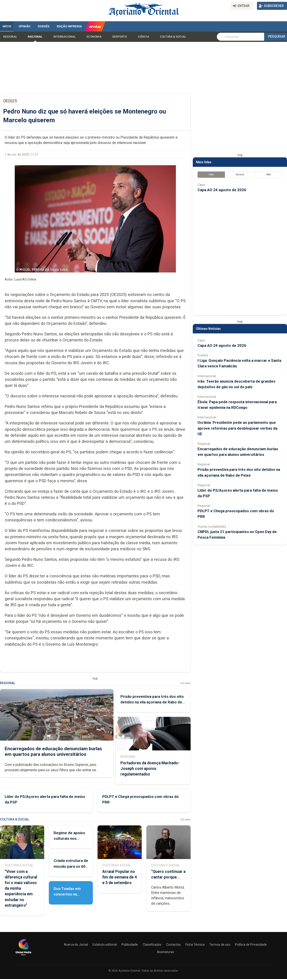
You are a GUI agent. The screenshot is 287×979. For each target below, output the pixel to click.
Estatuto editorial (105, 944)
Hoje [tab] (211, 174)
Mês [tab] (268, 174)
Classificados (152, 944)
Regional (10, 36)
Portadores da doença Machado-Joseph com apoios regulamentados (150, 768)
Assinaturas (165, 952)
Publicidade (130, 944)
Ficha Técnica (194, 944)
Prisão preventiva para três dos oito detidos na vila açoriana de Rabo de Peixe (152, 702)
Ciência (143, 36)
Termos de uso (219, 944)
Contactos (173, 944)
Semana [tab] (240, 174)
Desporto (119, 36)
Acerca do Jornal (76, 944)
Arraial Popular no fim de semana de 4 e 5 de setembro (119, 877)
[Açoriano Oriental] (23, 956)
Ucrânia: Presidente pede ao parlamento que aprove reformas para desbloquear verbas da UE (237, 428)
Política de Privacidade (251, 944)
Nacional (35, 36)
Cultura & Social (173, 36)
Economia (94, 36)
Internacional (64, 36)
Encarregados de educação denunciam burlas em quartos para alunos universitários (53, 751)
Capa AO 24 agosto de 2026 (222, 190)
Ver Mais (185, 683)
